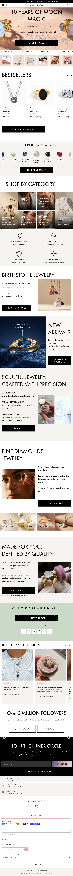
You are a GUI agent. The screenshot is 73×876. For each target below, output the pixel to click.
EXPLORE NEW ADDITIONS (60, 360)
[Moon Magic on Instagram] (36, 864)
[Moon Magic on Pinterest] (40, 864)
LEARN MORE (18, 428)
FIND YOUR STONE (36, 170)
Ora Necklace (7, 111)
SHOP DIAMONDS (55, 503)
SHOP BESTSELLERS (23, 129)
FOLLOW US (23, 729)
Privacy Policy (29, 870)
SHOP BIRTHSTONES (16, 308)
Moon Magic (44, 870)
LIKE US (52, 729)
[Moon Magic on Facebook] (33, 864)
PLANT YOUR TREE (36, 618)
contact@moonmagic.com (15, 854)
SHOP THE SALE (36, 43)
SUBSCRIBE (62, 764)
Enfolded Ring (34, 111)
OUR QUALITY (18, 590)
